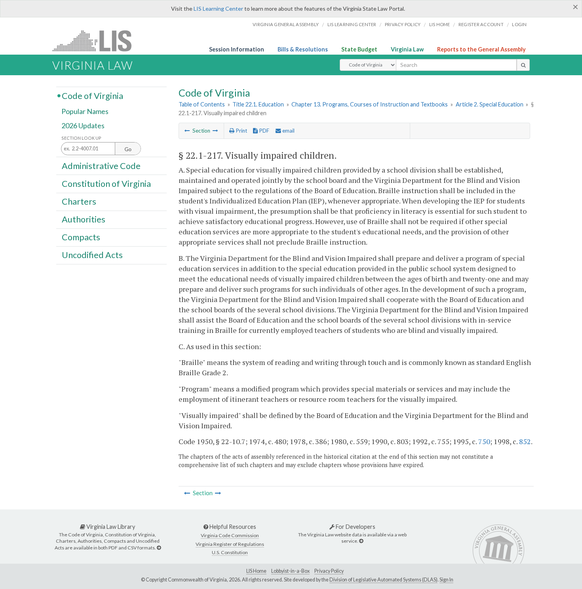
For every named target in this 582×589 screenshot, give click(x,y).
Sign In (446, 580)
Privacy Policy (403, 24)
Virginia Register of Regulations (230, 544)
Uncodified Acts (92, 255)
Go (127, 149)
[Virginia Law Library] (159, 548)
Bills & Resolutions (303, 49)
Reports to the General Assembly (481, 49)
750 (484, 441)
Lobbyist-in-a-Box (290, 571)
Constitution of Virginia (106, 183)
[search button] (523, 65)
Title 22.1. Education (258, 104)
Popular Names (84, 111)
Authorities (83, 219)
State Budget (359, 49)
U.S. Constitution (230, 552)
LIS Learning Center (218, 8)
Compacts (81, 237)
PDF (263, 130)
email (288, 130)
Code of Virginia (92, 95)
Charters (79, 201)
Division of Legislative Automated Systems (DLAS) (383, 580)
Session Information (236, 49)
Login (519, 24)
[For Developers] (361, 541)
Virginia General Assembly (286, 24)
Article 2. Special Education (489, 104)
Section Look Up (81, 138)
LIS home (439, 24)
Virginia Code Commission (230, 535)
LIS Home (256, 571)
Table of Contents (202, 104)
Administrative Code (101, 165)
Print (240, 130)
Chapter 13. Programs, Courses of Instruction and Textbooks (369, 104)
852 (525, 441)
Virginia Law (407, 49)
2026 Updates (83, 125)
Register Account (481, 24)
